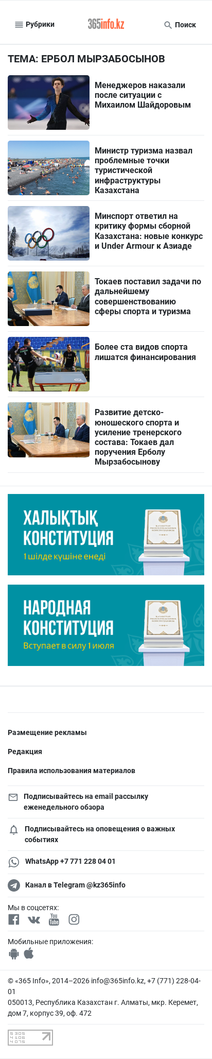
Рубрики (39, 24)
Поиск (184, 25)
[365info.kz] (106, 25)
